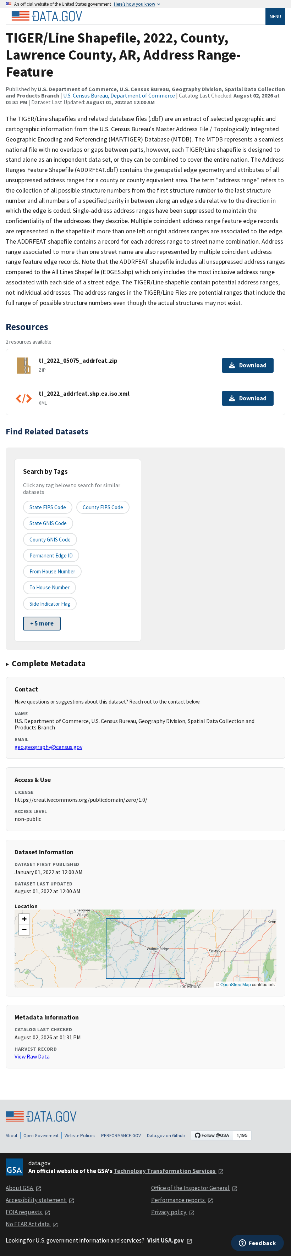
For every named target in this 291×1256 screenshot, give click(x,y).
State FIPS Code (47, 507)
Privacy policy (169, 1212)
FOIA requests (24, 1212)
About (11, 1136)
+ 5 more (42, 623)
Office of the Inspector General (190, 1188)
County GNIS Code (50, 539)
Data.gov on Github (166, 1136)
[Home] (46, 16)
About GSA (20, 1188)
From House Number (52, 571)
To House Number (49, 587)
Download (253, 365)
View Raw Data (32, 1056)
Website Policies (80, 1136)
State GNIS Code (48, 523)
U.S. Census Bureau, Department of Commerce (119, 95)
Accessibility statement (36, 1200)
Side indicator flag (49, 603)
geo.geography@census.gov (48, 746)
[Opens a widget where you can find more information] (257, 1243)
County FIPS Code (103, 507)
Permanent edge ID (51, 555)
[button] (24, 919)
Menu (275, 16)
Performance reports (178, 1200)
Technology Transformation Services (165, 1171)
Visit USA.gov (166, 1240)
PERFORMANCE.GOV (121, 1136)
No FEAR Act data (28, 1224)
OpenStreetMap (235, 984)
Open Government (41, 1136)
